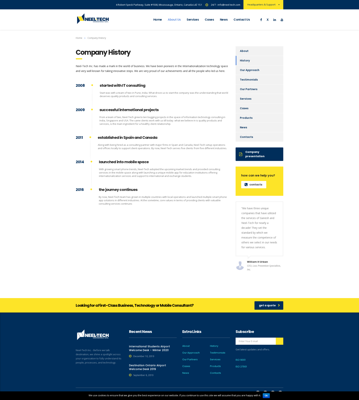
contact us (242, 19)
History (245, 60)
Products (246, 118)
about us (174, 19)
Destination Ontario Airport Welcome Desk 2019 (147, 367)
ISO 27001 (241, 366)
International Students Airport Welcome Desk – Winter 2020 (149, 348)
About (244, 51)
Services (193, 19)
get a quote (267, 305)
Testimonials (249, 79)
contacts (255, 184)
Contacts (246, 137)
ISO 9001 (241, 359)
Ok (266, 395)
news (224, 19)
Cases (209, 19)
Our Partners (248, 89)
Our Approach (249, 70)
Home (157, 19)
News (243, 127)
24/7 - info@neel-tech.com (225, 4)
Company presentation (255, 154)
